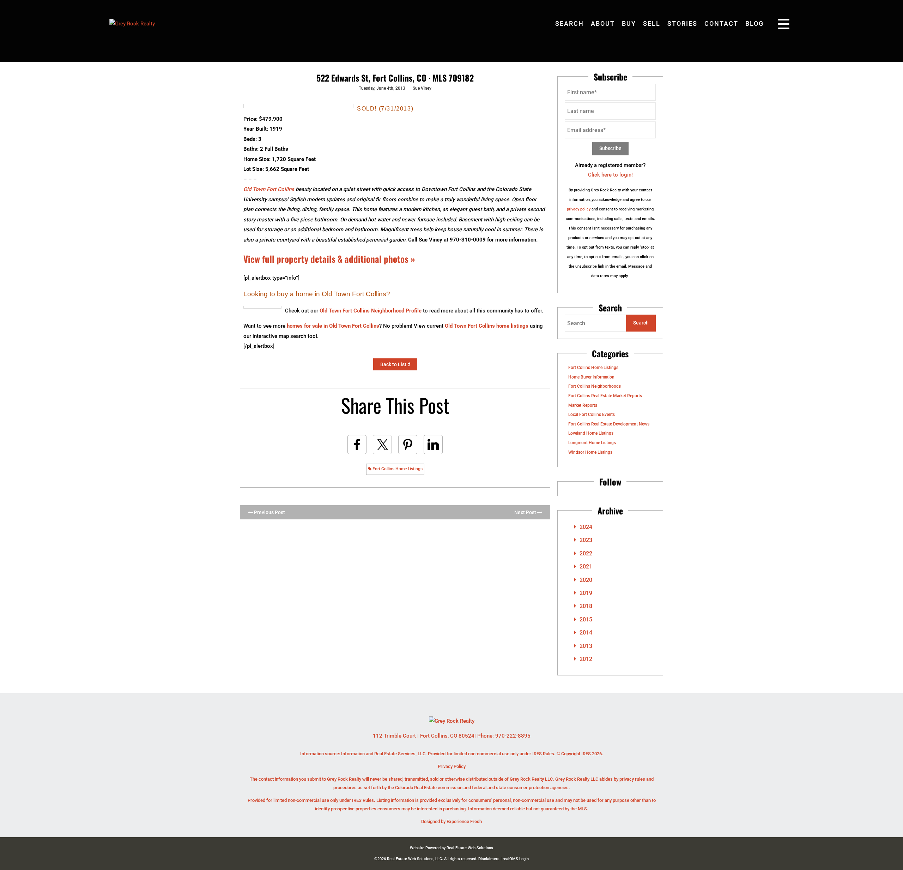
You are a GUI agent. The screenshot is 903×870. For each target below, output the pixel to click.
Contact (721, 23)
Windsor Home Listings (590, 452)
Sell (651, 23)
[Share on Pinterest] (407, 444)
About (603, 23)
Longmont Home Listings (592, 442)
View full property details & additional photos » (329, 258)
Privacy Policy (452, 766)
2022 (586, 553)
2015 (586, 619)
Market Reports (582, 405)
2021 (586, 566)
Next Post (525, 512)
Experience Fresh (464, 821)
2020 (586, 580)
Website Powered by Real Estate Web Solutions (451, 848)
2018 (586, 606)
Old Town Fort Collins (268, 189)
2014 (586, 632)
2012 (586, 659)
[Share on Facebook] (356, 444)
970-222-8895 (513, 736)
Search (569, 23)
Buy (629, 23)
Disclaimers (488, 859)
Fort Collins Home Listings (397, 468)
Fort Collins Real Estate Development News (608, 424)
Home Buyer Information (591, 377)
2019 (586, 593)
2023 (586, 540)
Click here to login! (610, 175)
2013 (586, 646)
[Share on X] (382, 444)
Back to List (393, 364)
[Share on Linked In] (433, 444)
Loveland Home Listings (590, 433)
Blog (754, 23)
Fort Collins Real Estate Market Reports (605, 395)
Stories (682, 23)
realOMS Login (516, 859)
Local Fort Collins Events (591, 414)
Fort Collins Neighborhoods (594, 386)
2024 (586, 527)
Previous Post (269, 512)
